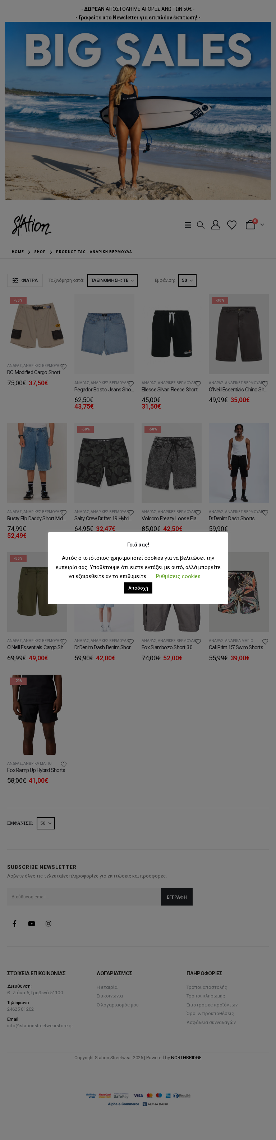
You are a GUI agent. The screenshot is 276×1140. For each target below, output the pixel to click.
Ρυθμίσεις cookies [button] (178, 576)
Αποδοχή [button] (138, 588)
